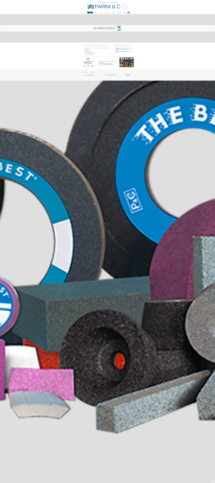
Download (119, 12)
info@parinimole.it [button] (127, 74)
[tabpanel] (107, 2)
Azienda (95, 12)
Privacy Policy (85, 72)
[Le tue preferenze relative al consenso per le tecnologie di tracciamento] (213, 481)
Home (90, 12)
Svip (101, 12)
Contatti (124, 12)
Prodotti (113, 12)
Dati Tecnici (107, 12)
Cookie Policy (92, 72)
